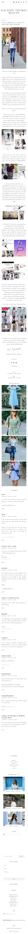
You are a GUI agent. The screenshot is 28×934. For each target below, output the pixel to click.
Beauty (14, 760)
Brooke (4, 614)
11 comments (14, 366)
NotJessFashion (8, 696)
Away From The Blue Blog (8, 537)
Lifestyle (14, 763)
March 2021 (14, 905)
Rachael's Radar (14, 765)
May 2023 (14, 899)
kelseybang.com (5, 664)
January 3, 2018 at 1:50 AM (9, 599)
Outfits (15, 359)
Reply (3, 508)
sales (14, 768)
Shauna (4, 568)
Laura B (4, 638)
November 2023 (14, 896)
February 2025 (13, 894)
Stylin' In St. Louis (9, 546)
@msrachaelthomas (20, 920)
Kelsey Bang (6, 656)
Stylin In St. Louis (6, 559)
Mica (3, 514)
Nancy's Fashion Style (10, 598)
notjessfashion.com (10, 706)
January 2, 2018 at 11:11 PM (9, 570)
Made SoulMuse (14, 931)
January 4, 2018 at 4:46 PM (9, 639)
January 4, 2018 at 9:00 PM (9, 657)
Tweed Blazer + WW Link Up (14, 373)
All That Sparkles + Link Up (14, 377)
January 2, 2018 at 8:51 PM (9, 516)
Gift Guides (14, 762)
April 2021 (13, 904)
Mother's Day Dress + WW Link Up (14, 791)
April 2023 (13, 901)
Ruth (3, 494)
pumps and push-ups (6, 628)
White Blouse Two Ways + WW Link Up (14, 808)
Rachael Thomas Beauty (14, 11)
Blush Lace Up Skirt (14, 826)
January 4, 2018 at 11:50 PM (9, 675)
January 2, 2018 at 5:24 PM (9, 496)
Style (14, 766)
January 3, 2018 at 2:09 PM (9, 615)
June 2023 (14, 898)
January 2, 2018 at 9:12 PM (9, 548)
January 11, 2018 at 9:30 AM (9, 719)
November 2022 (14, 902)
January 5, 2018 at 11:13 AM (9, 697)
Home (14, 925)
